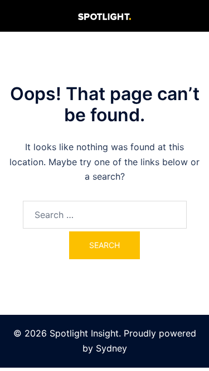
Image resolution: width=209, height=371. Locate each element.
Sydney (111, 348)
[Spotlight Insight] (104, 15)
